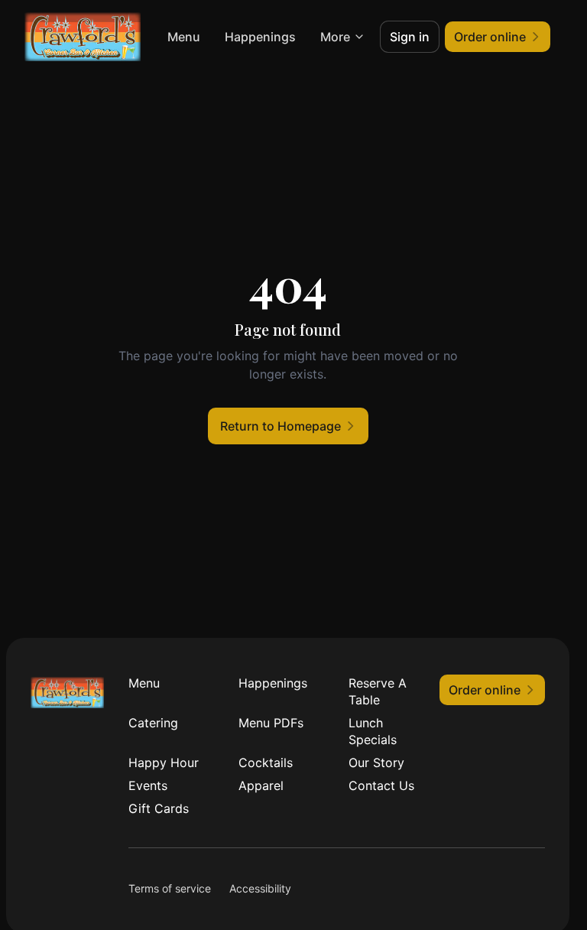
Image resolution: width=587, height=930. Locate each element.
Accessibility (260, 888)
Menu (183, 36)
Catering (153, 722)
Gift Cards (158, 808)
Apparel (261, 785)
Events (147, 785)
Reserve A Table (378, 691)
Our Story (376, 762)
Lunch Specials (373, 731)
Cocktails (265, 762)
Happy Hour (163, 762)
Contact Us (381, 785)
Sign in (410, 36)
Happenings (260, 36)
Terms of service (169, 888)
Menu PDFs (270, 722)
